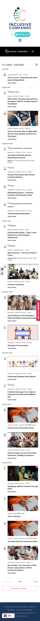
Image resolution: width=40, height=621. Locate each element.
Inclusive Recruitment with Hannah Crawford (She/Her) (21, 175)
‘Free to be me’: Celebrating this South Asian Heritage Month (22, 78)
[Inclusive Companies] (20, 18)
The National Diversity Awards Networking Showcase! (19, 156)
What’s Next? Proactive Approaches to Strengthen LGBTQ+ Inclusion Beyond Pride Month (23, 101)
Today (20, 581)
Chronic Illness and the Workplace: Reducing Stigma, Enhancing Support (22, 316)
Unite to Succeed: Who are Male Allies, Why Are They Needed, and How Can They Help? (22, 133)
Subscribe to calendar (19, 588)
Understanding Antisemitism (19, 213)
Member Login (22, 34)
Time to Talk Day (14, 516)
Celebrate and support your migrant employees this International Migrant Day (22, 394)
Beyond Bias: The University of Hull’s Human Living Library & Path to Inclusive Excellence (22, 567)
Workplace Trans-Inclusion (18, 345)
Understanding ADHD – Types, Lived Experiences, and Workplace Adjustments (22, 235)
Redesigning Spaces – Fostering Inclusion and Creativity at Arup (20, 193)
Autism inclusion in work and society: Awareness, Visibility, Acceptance (22, 454)
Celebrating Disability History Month (22, 376)
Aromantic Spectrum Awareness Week (23, 541)
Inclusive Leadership (16, 284)
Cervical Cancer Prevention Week (21, 428)
